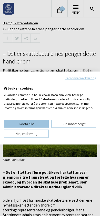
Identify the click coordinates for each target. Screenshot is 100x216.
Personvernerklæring (80, 78)
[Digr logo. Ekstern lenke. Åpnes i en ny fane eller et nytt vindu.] (7, 83)
